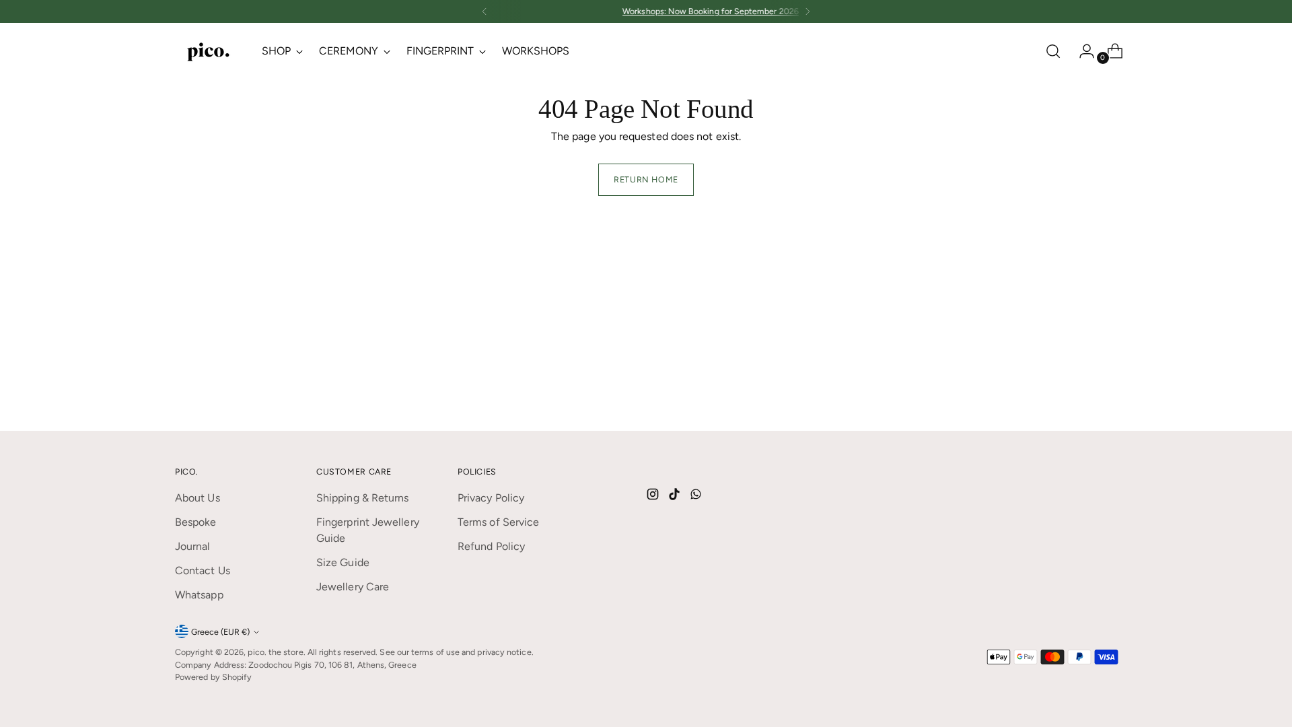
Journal (193, 546)
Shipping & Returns (362, 497)
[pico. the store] (208, 50)
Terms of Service (498, 522)
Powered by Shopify (213, 677)
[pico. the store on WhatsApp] (697, 496)
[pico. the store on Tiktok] (676, 496)
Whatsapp (199, 594)
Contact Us (202, 570)
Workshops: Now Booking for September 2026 (646, 11)
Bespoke (196, 522)
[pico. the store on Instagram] (654, 496)
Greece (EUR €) (220, 632)
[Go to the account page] (1081, 51)
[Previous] (484, 11)
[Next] (807, 11)
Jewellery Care (352, 586)
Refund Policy (491, 546)
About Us (197, 497)
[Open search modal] (1053, 51)
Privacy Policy (491, 497)
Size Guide (342, 562)
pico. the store (275, 652)
